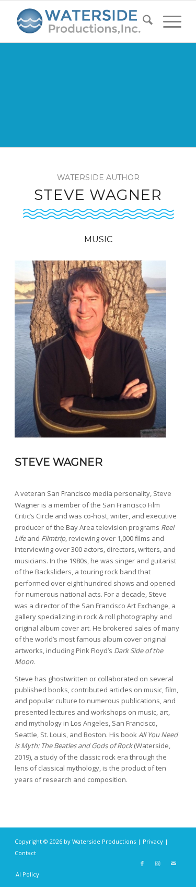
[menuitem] (142, 21)
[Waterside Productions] (81, 21)
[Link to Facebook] (142, 863)
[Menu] (167, 21)
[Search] (142, 21)
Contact (25, 853)
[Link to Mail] (173, 863)
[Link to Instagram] (158, 863)
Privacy (153, 841)
